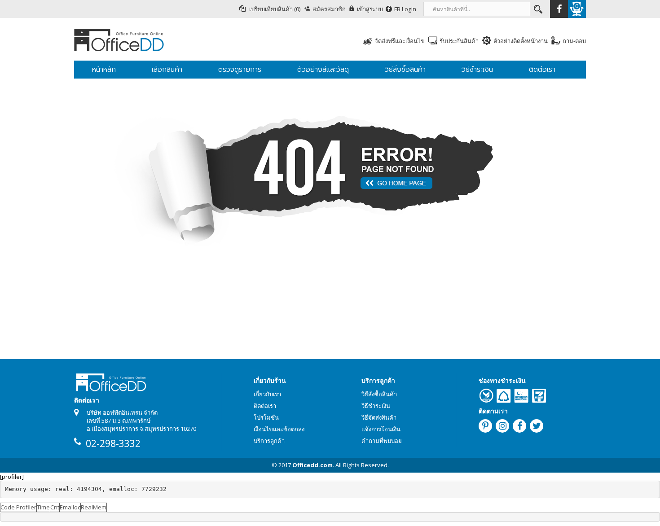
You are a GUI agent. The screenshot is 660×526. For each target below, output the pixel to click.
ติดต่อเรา (265, 406)
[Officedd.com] (159, 39)
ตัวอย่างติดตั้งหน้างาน (520, 41)
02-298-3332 (113, 443)
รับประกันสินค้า (459, 41)
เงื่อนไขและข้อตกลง (279, 429)
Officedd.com (312, 465)
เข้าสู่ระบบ (370, 9)
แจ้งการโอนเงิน (380, 429)
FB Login (405, 9)
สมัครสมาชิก (329, 9)
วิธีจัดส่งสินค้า (378, 417)
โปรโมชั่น (266, 417)
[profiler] (12, 477)
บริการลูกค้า (269, 441)
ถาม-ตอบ (574, 41)
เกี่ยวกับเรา (267, 394)
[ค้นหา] (537, 9)
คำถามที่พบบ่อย (381, 441)
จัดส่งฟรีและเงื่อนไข (399, 41)
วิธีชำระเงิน (375, 406)
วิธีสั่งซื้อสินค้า (379, 394)
